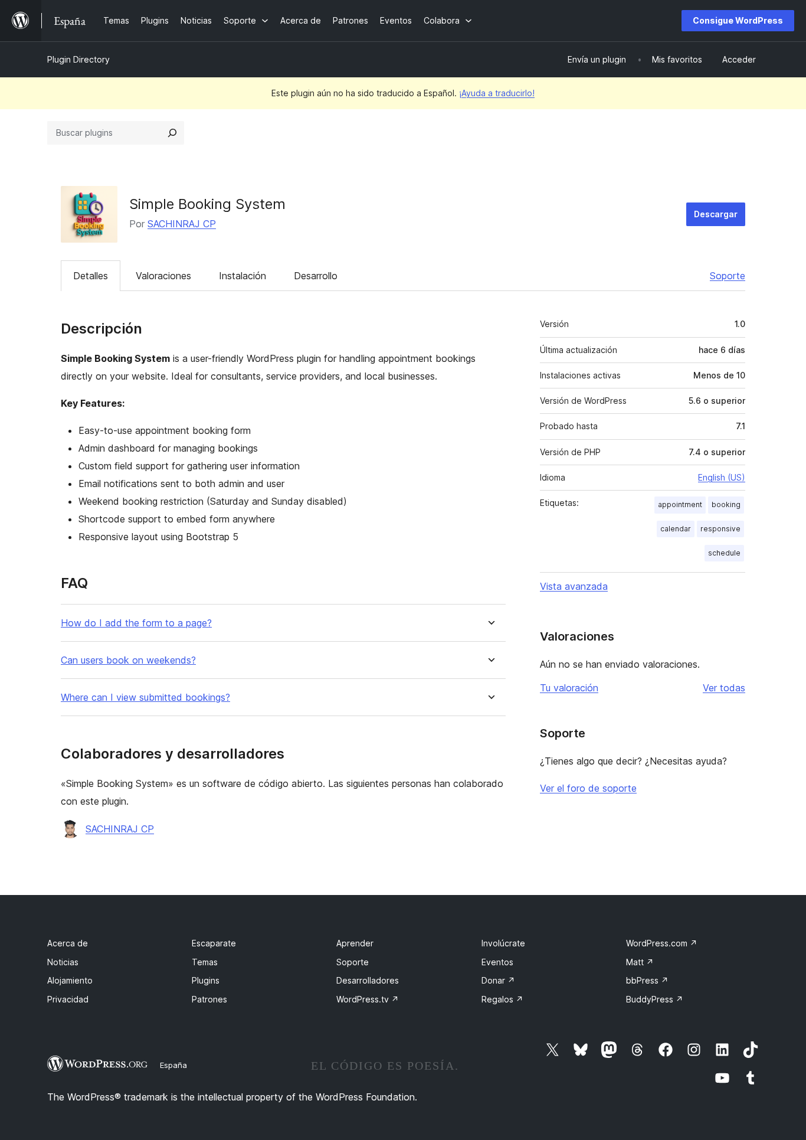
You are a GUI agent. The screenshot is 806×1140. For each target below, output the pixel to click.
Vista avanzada (574, 586)
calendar (675, 528)
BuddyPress (654, 999)
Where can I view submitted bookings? (145, 697)
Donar (498, 980)
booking (726, 504)
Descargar (716, 214)
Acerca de (67, 943)
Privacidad (68, 999)
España (173, 1065)
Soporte (727, 276)
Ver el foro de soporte (588, 788)
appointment (680, 504)
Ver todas (724, 688)
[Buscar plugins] (172, 133)
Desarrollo (316, 276)
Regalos (502, 999)
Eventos (497, 962)
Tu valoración (569, 688)
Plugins (205, 980)
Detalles (90, 276)
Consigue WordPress (738, 20)
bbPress (647, 980)
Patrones (209, 999)
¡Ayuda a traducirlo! (497, 93)
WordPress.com (661, 943)
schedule (724, 552)
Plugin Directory (78, 59)
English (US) (721, 477)
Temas (205, 962)
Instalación (242, 276)
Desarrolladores (367, 980)
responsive (720, 528)
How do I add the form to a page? (136, 623)
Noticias (62, 962)
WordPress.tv (367, 999)
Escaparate (214, 943)
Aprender (354, 943)
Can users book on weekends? (128, 660)
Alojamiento (70, 980)
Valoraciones (163, 276)
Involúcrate (503, 943)
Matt (640, 962)
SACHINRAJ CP (182, 224)
